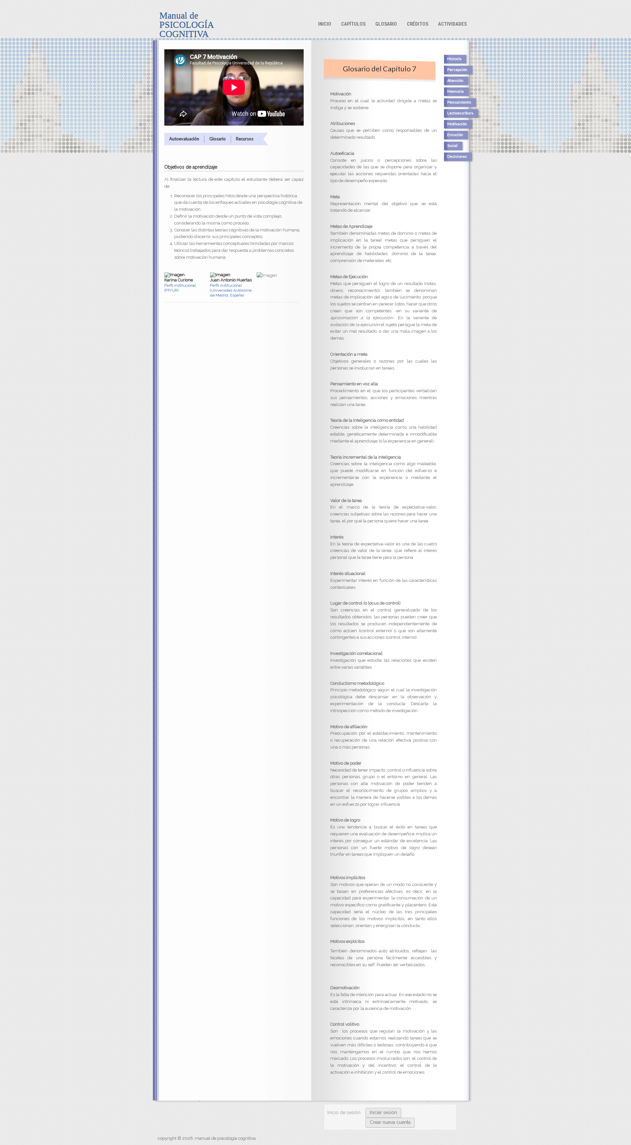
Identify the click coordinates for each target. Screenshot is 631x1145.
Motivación (457, 123)
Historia (454, 58)
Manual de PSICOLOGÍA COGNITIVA (186, 24)
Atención (455, 80)
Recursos (244, 138)
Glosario (386, 24)
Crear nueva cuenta (390, 1122)
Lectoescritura (460, 112)
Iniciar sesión (383, 1112)
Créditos (417, 24)
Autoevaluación (184, 138)
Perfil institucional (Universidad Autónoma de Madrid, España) (231, 290)
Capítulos (353, 24)
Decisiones (457, 156)
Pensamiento (459, 102)
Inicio (324, 24)
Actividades (452, 24)
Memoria (455, 91)
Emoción (455, 134)
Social (452, 145)
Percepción (457, 69)
